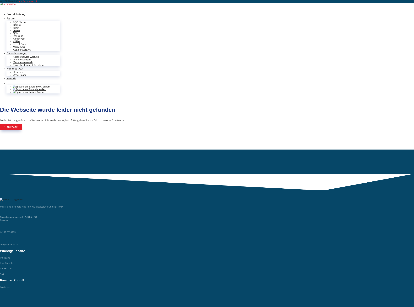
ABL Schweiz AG (22, 49)
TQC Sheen (19, 22)
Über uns (18, 72)
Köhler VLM (19, 38)
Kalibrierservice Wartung (26, 56)
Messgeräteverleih (23, 62)
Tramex (17, 24)
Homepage (11, 127)
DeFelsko (18, 36)
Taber (16, 27)
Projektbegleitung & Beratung (28, 65)
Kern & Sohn (19, 44)
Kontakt (11, 78)
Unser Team (19, 75)
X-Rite (16, 41)
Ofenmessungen (22, 59)
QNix (15, 33)
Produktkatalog (15, 14)
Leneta (16, 30)
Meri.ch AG (19, 47)
